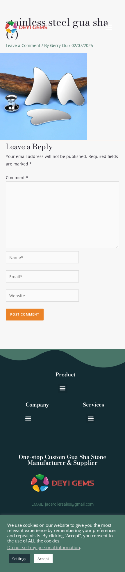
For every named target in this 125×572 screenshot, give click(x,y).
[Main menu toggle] (109, 27)
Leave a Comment (23, 45)
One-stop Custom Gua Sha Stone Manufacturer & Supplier (62, 459)
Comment (17, 177)
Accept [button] (43, 558)
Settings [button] (19, 558)
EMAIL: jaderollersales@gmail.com (62, 504)
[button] (62, 388)
